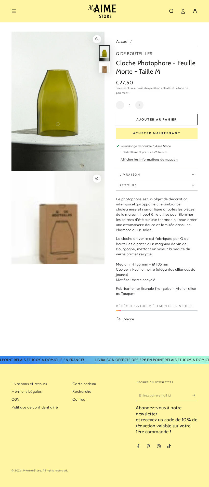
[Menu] (14, 11)
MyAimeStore (32, 470)
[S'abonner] (195, 395)
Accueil (122, 41)
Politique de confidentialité (34, 407)
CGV (15, 399)
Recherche (81, 391)
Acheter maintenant (157, 133)
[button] (171, 11)
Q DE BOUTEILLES (134, 53)
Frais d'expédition (148, 88)
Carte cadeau (84, 383)
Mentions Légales (26, 391)
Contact (79, 399)
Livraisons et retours (29, 383)
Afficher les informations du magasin (149, 159)
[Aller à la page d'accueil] (104, 11)
